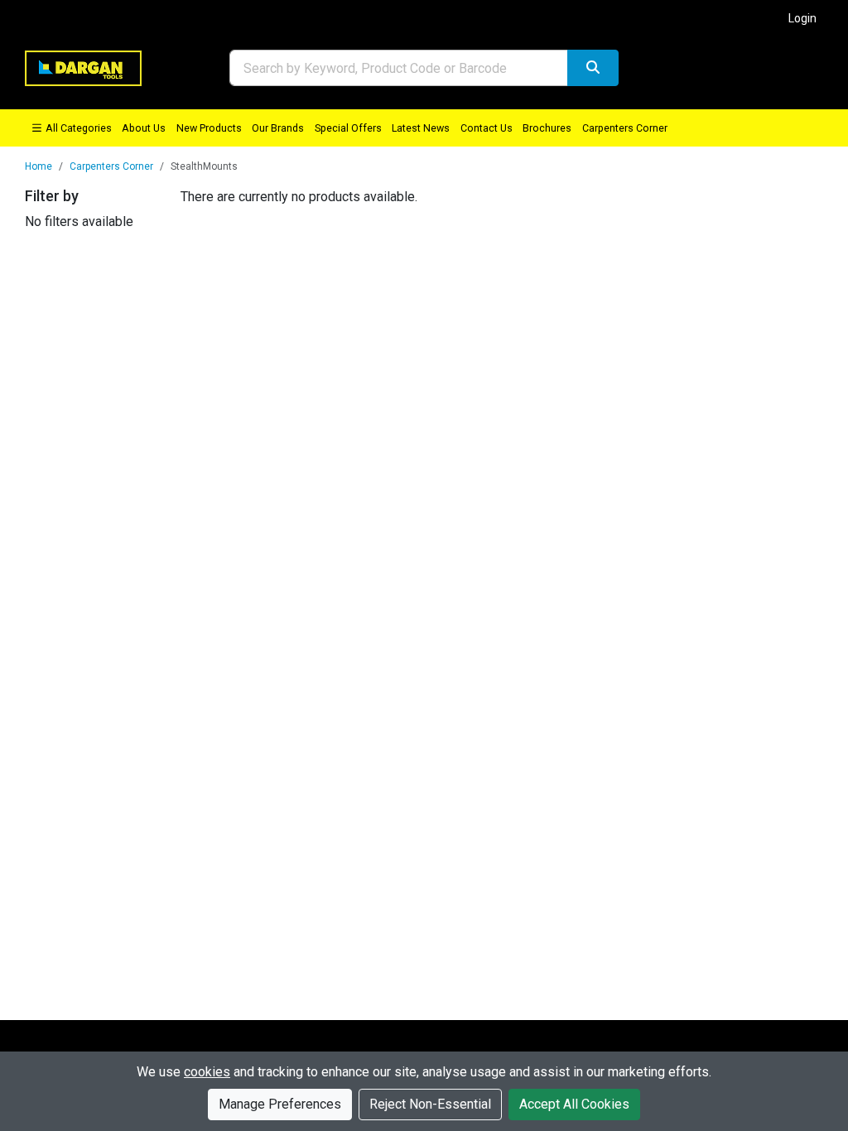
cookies (207, 1072)
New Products (209, 128)
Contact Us (486, 128)
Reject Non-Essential (430, 1104)
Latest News (421, 128)
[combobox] (398, 68)
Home (38, 166)
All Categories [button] (77, 128)
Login (802, 18)
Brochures (547, 128)
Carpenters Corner (624, 128)
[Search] (593, 68)
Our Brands (278, 128)
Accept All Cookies (574, 1104)
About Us (144, 128)
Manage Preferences (280, 1104)
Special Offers (348, 128)
